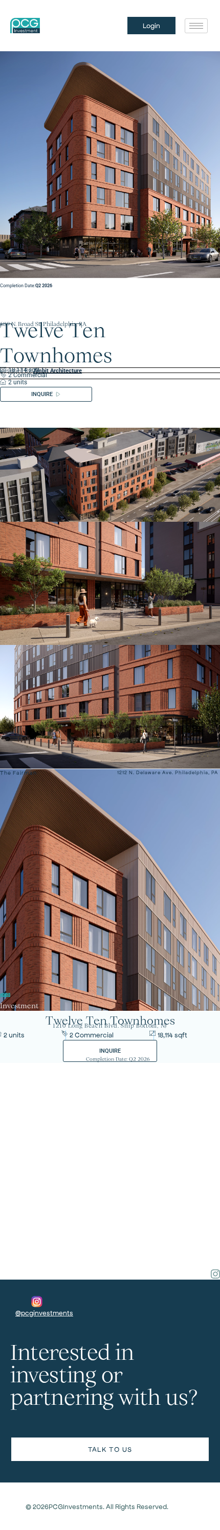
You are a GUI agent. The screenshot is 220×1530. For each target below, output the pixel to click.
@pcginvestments (44, 1312)
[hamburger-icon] (196, 25)
